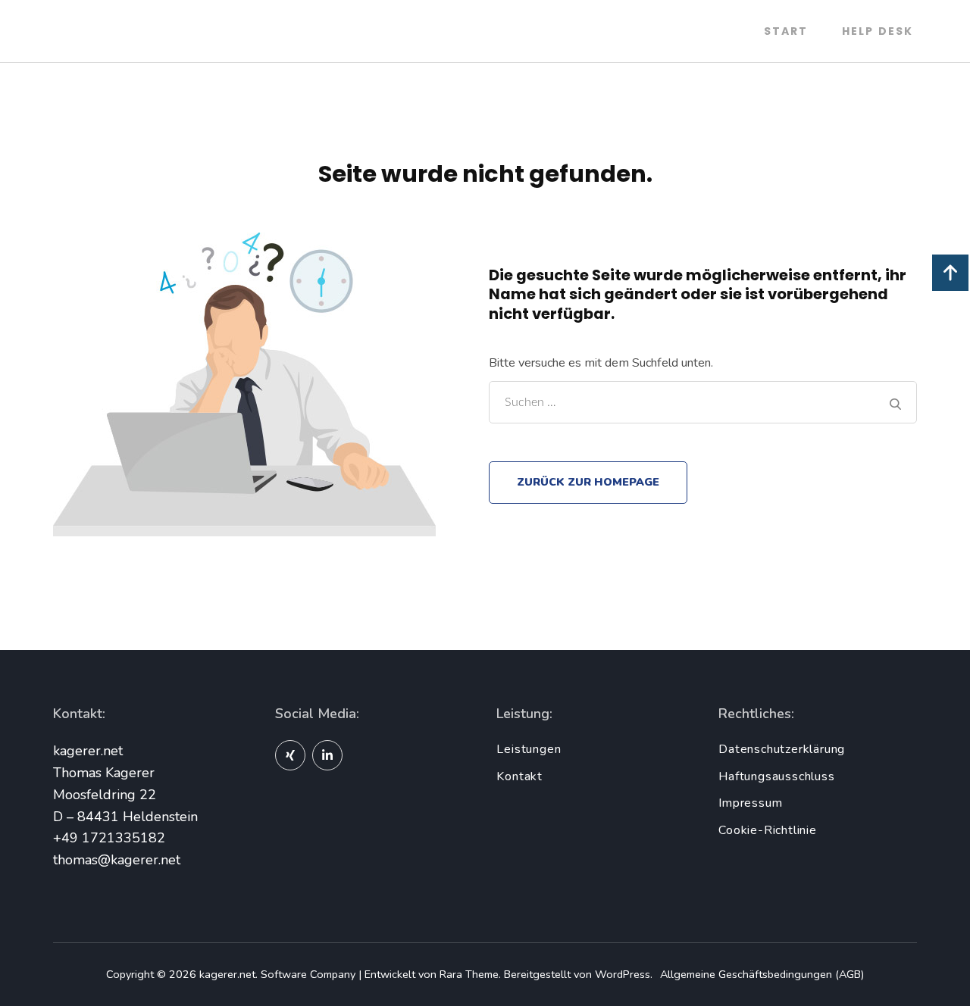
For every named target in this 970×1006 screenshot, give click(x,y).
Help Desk (877, 31)
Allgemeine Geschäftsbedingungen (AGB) (762, 974)
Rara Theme (469, 974)
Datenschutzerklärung (781, 749)
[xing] (290, 755)
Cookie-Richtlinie (767, 830)
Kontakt (519, 776)
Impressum (750, 803)
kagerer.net (227, 974)
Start (786, 31)
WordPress (622, 974)
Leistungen (528, 749)
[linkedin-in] (327, 755)
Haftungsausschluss (776, 776)
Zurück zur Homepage (588, 481)
